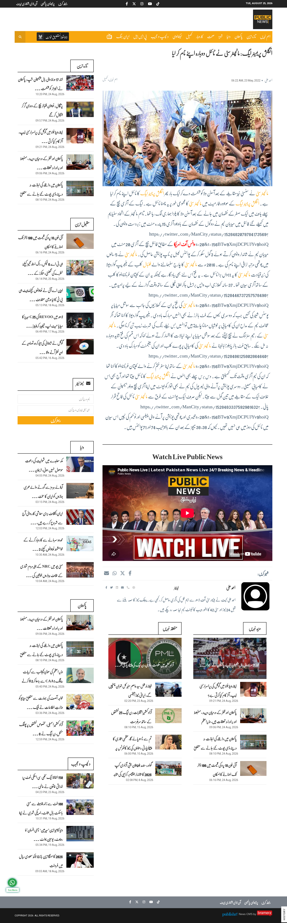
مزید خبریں (255, 628)
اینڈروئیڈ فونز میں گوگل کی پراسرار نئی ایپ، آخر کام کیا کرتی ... (41, 136)
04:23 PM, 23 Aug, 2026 (50, 792)
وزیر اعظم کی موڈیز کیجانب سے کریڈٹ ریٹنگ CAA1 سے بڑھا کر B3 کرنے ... (42, 680)
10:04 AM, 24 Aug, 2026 (49, 581)
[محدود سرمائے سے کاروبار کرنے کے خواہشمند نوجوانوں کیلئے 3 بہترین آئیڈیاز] (80, 543)
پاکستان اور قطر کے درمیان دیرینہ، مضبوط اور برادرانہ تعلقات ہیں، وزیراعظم (215, 717)
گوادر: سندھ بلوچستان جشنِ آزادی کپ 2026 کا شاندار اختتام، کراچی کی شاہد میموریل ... (133, 774)
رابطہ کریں (266, 902)
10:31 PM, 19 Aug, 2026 (50, 818)
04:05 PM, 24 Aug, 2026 (50, 475)
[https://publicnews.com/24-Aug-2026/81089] (253, 715)
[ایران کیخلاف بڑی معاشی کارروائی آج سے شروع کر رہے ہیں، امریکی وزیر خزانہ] (80, 517)
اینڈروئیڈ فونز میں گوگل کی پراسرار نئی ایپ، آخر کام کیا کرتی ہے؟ (218, 690)
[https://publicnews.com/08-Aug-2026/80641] (168, 768)
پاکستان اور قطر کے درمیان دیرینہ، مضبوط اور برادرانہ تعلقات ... (41, 163)
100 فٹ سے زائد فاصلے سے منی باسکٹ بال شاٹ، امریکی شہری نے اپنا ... (41, 812)
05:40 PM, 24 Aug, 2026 (50, 686)
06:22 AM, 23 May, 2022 (245, 80)
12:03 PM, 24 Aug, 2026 (50, 528)
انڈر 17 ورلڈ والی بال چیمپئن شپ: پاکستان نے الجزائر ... (229, 665)
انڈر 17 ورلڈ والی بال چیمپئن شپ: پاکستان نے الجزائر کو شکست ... (40, 84)
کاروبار (199, 36)
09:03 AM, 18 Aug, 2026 (49, 871)
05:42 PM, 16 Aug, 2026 (50, 358)
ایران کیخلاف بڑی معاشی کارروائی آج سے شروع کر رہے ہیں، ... (42, 518)
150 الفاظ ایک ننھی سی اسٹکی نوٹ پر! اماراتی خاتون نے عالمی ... (42, 782)
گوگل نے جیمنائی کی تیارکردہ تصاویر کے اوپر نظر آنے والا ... (42, 347)
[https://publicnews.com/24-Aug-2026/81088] (253, 742)
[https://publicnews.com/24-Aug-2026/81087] (253, 768)
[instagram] (143, 902)
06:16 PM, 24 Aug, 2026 (223, 780)
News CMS (246, 914)
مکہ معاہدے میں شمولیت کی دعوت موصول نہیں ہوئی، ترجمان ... (44, 465)
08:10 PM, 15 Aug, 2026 (138, 727)
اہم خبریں (265, 36)
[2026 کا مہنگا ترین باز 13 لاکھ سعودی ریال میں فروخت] (80, 860)
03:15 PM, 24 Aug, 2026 (50, 502)
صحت (211, 36)
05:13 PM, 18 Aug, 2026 (50, 305)
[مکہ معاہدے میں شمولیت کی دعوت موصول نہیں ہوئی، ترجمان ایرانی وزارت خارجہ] (80, 464)
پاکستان (238, 36)
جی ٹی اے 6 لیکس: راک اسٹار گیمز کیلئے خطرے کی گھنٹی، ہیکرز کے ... (42, 268)
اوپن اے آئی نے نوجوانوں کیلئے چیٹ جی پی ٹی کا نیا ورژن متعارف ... (41, 295)
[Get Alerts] (12, 882)
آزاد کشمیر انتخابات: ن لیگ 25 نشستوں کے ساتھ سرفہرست (131, 717)
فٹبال (147, 264)
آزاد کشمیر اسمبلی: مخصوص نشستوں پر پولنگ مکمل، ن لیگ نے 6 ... (41, 729)
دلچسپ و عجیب (160, 36)
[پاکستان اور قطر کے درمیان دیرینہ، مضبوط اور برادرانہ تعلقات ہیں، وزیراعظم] (80, 162)
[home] (53, 37)
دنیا (229, 36)
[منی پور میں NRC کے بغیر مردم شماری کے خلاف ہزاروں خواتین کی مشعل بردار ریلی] (80, 570)
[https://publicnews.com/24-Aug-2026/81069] (145, 658)
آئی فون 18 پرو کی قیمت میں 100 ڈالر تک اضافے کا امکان (217, 769)
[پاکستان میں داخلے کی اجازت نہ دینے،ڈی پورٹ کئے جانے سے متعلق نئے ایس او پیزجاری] (80, 188)
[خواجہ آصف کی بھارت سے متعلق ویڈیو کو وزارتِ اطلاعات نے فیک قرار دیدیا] (80, 701)
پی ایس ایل (140, 36)
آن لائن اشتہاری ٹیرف (230, 902)
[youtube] (150, 902)
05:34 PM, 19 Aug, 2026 (50, 844)
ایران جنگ (122, 36)
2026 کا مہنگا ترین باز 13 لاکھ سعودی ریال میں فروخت (41, 861)
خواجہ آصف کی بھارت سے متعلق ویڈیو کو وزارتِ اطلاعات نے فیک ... (41, 702)
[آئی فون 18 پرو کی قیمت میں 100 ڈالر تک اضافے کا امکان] (80, 241)
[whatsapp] (114, 573)
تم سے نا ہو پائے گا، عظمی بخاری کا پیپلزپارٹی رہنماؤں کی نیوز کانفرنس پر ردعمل (132, 747)
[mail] (106, 573)
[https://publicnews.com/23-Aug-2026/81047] (168, 689)
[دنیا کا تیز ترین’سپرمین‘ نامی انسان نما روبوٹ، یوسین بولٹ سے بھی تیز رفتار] (80, 833)
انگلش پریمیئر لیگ (152, 193)
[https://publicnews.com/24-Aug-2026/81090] (253, 689)
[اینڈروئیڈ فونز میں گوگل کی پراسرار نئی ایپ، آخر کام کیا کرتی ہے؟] (80, 135)
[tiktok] (157, 902)
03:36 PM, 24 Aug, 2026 (50, 713)
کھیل (189, 36)
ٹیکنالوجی (177, 36)
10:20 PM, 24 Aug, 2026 (249, 676)
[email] (123, 587)
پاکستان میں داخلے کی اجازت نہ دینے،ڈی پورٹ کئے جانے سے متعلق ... (41, 193)
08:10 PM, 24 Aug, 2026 (223, 753)
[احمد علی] (255, 596)
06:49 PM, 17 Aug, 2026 (50, 331)
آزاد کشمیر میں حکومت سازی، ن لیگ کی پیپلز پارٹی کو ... (144, 665)
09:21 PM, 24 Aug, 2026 (223, 700)
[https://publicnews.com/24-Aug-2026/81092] (229, 658)
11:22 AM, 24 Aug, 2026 (164, 676)
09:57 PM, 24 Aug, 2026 (50, 120)
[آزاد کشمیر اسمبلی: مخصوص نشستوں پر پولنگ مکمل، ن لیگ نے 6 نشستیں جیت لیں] (80, 728)
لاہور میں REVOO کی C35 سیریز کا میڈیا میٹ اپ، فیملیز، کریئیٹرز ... (42, 321)
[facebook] (130, 573)
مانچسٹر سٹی (262, 193)
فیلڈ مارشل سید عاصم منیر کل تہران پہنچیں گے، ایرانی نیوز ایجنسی (130, 690)
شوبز (220, 36)
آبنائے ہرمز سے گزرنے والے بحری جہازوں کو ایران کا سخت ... (43, 491)
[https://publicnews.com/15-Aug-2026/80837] (168, 715)
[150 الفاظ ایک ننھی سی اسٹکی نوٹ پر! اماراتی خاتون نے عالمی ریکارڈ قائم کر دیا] (80, 781)
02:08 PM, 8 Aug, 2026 (139, 780)
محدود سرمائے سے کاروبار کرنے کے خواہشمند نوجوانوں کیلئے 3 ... (43, 544)
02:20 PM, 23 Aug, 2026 (138, 700)
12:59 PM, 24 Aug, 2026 (50, 739)
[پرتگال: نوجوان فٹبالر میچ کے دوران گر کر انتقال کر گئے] (80, 109)
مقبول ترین (82, 224)
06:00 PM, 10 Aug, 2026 (138, 753)
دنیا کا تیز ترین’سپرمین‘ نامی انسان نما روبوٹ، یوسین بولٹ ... (44, 834)
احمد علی (268, 79)
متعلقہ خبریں (170, 628)
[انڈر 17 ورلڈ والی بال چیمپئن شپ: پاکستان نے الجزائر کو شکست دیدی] (80, 83)
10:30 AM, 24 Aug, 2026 (49, 554)
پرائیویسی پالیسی (251, 902)
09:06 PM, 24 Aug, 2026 (223, 727)
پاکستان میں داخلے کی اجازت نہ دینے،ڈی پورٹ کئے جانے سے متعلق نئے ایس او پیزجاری (215, 747)
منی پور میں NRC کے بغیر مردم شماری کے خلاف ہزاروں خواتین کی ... (41, 571)
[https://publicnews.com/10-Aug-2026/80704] (168, 742)
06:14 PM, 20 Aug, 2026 (50, 278)
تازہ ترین (251, 36)
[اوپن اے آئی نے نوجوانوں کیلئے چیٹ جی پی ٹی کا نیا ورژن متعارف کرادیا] (80, 294)
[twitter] (122, 573)
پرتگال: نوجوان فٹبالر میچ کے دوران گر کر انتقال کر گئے (42, 110)
